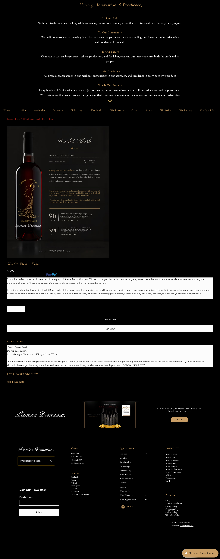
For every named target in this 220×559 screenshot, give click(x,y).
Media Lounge (125, 470)
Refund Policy (171, 512)
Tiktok (74, 483)
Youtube (74, 488)
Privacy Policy (171, 506)
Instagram (75, 485)
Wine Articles (125, 474)
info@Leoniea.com (77, 463)
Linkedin (75, 477)
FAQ (167, 500)
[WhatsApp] (8, 392)
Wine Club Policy (172, 515)
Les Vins (123, 458)
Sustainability (125, 462)
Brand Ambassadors (174, 469)
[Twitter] (19, 392)
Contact (123, 482)
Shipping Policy (171, 509)
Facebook (75, 491)
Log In (168, 481)
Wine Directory (126, 495)
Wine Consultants (173, 472)
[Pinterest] (15, 392)
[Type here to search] (51, 461)
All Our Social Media (80, 494)
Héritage (123, 454)
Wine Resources (126, 478)
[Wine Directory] (146, 495)
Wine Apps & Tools (128, 499)
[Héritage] (146, 454)
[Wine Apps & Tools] (146, 499)
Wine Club (170, 457)
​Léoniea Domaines (36, 450)
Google (74, 480)
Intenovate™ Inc (186, 525)
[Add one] (22, 309)
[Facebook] (12, 392)
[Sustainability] (146, 462)
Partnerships (125, 466)
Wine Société (125, 491)
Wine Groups (171, 463)
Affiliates (169, 475)
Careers (123, 487)
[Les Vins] (146, 458)
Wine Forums (171, 466)
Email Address (27, 497)
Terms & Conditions (173, 503)
